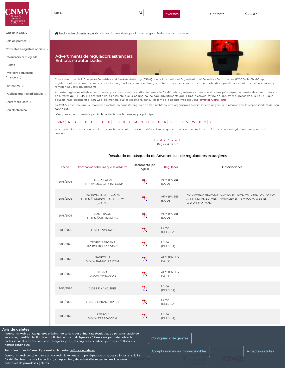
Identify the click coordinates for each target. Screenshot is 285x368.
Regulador (171, 167)
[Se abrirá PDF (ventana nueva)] (144, 181)
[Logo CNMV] (17, 14)
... (176, 139)
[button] (26, 33)
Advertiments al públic (83, 33)
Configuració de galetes (169, 338)
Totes (60, 122)
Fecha (65, 167)
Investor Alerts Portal (213, 99)
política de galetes (82, 350)
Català (250, 14)
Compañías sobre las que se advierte (102, 167)
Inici (62, 33)
